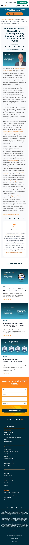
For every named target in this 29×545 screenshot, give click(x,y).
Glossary (6, 456)
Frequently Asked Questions (11, 451)
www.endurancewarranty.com (11, 214)
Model (5, 399)
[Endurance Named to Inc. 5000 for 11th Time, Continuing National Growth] (14, 276)
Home (2, 19)
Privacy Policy (14, 530)
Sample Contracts (8, 458)
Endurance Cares (13, 160)
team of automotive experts (14, 235)
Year (4, 390)
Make (4, 394)
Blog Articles (7, 449)
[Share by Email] (19, 46)
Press (4, 286)
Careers (6, 485)
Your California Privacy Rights (14, 532)
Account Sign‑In (12, 2)
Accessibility (7, 497)
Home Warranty (8, 441)
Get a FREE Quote (14, 410)
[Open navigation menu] (2, 5)
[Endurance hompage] (14, 421)
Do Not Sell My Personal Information (14, 535)
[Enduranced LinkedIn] (12, 507)
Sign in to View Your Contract (11, 492)
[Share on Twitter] (14, 46)
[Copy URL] (23, 46)
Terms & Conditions (14, 538)
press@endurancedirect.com (14, 252)
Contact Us (7, 499)
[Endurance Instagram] (21, 507)
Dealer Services (8, 482)
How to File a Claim (9, 463)
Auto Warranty (7, 454)
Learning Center (9, 19)
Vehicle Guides (8, 465)
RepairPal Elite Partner (17, 196)
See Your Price (22, 2)
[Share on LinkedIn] (10, 46)
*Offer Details (14, 541)
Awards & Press (8, 478)
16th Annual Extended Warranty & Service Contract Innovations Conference (13, 131)
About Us (6, 473)
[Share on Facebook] (5, 46)
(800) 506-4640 (15, 14)
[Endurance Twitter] (17, 507)
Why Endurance (8, 475)
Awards (5, 320)
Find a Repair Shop (8, 461)
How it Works (7, 434)
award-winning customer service (16, 181)
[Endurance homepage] (9, 5)
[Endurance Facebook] (7, 507)
